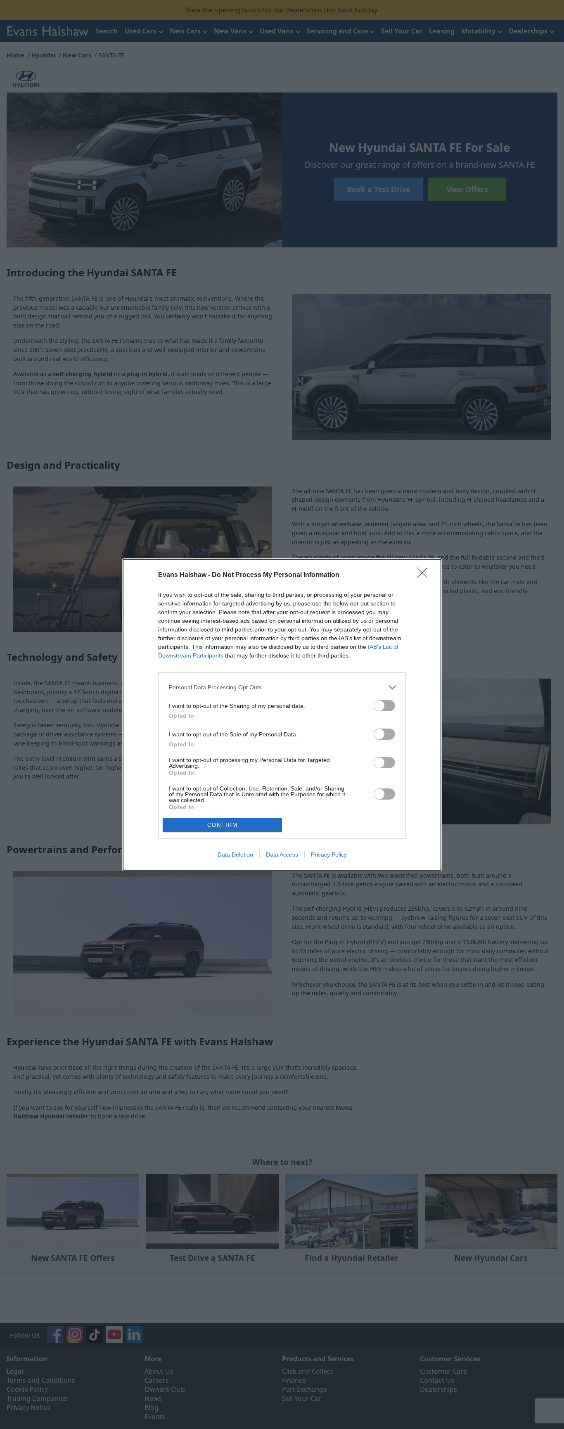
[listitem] (282, 687)
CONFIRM (222, 825)
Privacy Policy (329, 854)
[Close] (425, 575)
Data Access (282, 854)
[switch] (384, 705)
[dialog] (282, 714)
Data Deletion (235, 854)
